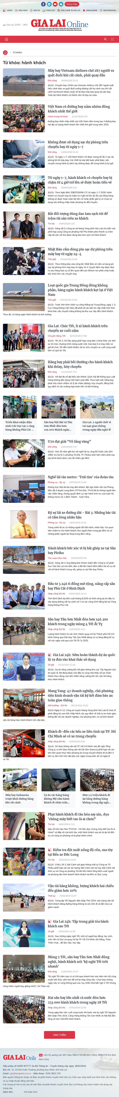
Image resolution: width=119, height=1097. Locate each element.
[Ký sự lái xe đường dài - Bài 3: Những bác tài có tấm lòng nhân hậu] (24, 524)
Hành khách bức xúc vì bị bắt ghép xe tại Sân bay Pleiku (82, 550)
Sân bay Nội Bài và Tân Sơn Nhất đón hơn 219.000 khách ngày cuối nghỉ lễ (58, 426)
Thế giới (52, 259)
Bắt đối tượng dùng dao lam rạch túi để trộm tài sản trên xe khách (78, 216)
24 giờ (51, 664)
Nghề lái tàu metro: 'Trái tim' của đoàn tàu (81, 477)
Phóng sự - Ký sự (57, 482)
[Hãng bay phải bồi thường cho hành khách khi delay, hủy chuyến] (24, 374)
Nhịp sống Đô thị (57, 593)
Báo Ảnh (23, 10)
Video (9, 10)
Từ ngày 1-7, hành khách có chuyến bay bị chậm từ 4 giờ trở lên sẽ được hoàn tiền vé (80, 180)
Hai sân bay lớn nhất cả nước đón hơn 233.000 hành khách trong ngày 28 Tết (77, 1000)
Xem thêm (59, 1034)
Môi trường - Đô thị (58, 705)
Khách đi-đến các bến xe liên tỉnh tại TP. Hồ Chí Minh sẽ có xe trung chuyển (82, 734)
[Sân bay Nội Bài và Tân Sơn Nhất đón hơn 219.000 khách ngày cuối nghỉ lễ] (58, 407)
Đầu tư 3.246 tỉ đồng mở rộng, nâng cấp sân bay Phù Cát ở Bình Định (81, 586)
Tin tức (51, 223)
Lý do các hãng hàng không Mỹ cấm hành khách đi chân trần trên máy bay (56, 798)
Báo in (37, 10)
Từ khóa (17, 52)
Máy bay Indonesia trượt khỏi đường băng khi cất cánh (19, 798)
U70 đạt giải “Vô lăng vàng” (69, 441)
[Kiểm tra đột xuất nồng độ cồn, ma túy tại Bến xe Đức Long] (24, 862)
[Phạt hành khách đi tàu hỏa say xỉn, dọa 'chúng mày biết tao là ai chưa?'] (24, 826)
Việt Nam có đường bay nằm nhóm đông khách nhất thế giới (79, 109)
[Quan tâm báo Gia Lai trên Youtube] (55, 4)
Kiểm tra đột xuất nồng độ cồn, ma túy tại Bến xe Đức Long (80, 852)
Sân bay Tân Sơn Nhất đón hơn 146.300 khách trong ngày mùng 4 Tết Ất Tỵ (78, 621)
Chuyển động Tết (57, 335)
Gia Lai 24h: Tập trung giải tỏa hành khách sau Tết (78, 924)
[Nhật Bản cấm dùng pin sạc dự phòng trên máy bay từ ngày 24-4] (24, 261)
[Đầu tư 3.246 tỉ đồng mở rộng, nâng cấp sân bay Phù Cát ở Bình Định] (24, 595)
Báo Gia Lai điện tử (60, 25)
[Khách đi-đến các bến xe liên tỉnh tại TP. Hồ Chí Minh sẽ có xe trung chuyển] (24, 743)
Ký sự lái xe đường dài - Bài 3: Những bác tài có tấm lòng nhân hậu (82, 515)
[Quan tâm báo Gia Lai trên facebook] (43, 4)
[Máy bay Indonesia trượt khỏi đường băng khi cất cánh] (20, 780)
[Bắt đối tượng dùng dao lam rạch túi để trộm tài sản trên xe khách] (24, 225)
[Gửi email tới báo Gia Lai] (61, 4)
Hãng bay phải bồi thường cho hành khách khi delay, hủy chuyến (80, 364)
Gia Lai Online (19, 1057)
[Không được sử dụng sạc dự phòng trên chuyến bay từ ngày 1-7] (24, 154)
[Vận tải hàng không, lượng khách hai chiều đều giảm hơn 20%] (24, 898)
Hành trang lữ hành (58, 116)
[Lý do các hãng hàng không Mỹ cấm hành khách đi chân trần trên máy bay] (58, 780)
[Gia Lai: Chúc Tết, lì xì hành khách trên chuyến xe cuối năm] (24, 338)
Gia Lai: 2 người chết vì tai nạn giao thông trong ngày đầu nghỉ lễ (97, 426)
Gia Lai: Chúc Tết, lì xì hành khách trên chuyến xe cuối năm (78, 328)
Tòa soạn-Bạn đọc (57, 558)
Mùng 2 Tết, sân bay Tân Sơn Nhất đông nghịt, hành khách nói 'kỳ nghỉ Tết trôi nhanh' (78, 961)
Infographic (109, 10)
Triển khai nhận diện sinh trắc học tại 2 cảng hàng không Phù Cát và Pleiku (19, 426)
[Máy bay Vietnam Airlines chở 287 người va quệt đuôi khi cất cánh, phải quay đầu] (24, 82)
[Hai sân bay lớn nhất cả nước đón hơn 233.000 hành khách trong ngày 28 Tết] (24, 1009)
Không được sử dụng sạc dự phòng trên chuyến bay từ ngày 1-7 (78, 144)
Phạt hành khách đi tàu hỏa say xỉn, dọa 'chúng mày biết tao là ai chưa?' (78, 816)
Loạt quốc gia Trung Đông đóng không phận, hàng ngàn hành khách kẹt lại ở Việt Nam (80, 290)
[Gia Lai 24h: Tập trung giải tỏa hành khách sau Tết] (24, 933)
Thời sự (52, 895)
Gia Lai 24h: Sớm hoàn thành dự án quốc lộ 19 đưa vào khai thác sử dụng (81, 657)
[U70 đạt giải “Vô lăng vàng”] (24, 453)
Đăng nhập (72, 4)
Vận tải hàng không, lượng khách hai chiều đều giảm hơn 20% (81, 888)
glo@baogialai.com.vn (20, 1073)
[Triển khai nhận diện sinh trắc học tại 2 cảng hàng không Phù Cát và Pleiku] (20, 407)
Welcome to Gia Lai (70, 10)
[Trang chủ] (6, 39)
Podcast (50, 10)
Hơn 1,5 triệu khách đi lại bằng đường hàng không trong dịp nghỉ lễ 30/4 (96, 798)
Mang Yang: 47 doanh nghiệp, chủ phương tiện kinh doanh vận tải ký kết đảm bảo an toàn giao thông (80, 695)
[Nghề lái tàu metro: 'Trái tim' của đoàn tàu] (24, 489)
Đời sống (52, 80)
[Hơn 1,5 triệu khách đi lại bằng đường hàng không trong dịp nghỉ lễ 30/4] (97, 780)
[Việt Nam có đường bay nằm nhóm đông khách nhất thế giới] (24, 118)
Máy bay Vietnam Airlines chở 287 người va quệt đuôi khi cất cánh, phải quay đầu (81, 73)
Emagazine (91, 10)
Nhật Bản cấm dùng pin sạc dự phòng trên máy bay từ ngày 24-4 (80, 251)
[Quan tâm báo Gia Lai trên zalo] (49, 4)
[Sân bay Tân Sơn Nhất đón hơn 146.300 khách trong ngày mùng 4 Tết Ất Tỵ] (24, 631)
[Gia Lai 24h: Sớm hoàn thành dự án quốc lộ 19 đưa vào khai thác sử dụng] (24, 667)
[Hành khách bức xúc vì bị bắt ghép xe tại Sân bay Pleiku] (24, 560)
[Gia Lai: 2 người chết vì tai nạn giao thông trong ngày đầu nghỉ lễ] (97, 407)
